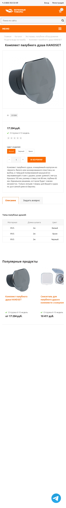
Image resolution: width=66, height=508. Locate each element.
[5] (20, 138)
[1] (8, 138)
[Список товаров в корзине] (61, 12)
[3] (14, 138)
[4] (17, 138)
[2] (11, 138)
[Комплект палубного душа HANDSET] (33, 106)
